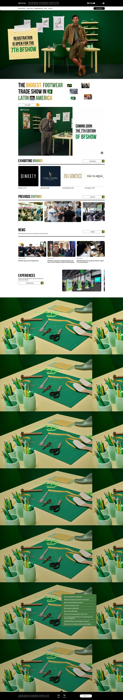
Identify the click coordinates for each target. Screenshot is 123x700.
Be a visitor (28, 105)
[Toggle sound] (102, 153)
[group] (28, 177)
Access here (92, 161)
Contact (50, 8)
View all (92, 231)
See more (92, 197)
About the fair (21, 8)
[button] (103, 177)
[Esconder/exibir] (61, 692)
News (45, 8)
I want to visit (29, 8)
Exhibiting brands (38, 8)
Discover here (30, 283)
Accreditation (99, 8)
